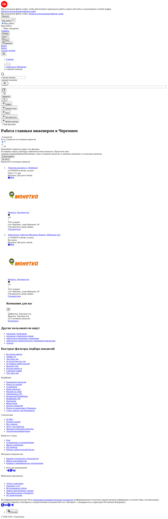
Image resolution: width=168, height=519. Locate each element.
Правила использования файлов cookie (46, 14)
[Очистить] (4, 83)
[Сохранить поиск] (3, 90)
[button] (4, 46)
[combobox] (13, 77)
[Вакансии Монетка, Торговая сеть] (86, 195)
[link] (5, 39)
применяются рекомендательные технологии (53, 500)
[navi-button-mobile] (3, 54)
